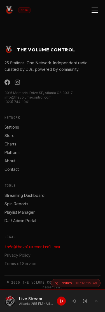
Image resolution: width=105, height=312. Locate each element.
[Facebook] (7, 82)
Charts (10, 144)
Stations (11, 127)
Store (9, 135)
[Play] (61, 301)
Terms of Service (20, 263)
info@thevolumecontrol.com (32, 246)
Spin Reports (16, 203)
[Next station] (84, 301)
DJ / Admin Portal (20, 220)
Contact (11, 169)
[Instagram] (17, 82)
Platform (12, 152)
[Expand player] (96, 301)
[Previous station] (73, 301)
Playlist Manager (19, 212)
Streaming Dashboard (24, 195)
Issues (78, 283)
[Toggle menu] (95, 10)
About (9, 160)
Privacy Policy (17, 255)
